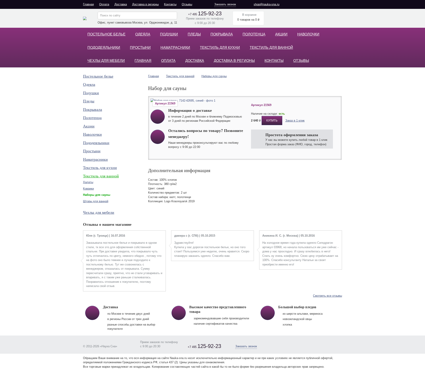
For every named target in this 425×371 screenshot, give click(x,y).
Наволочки (308, 34)
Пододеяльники (103, 47)
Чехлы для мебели (106, 61)
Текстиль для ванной (271, 47)
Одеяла (142, 34)
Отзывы (187, 4)
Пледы (194, 34)
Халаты (88, 182)
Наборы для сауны (214, 76)
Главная (88, 4)
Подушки (169, 34)
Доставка (120, 4)
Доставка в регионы (145, 4)
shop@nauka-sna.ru (266, 4)
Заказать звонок (225, 4)
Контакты (170, 4)
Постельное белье (106, 34)
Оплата (104, 4)
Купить (272, 120)
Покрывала (222, 34)
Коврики (88, 188)
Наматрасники (175, 47)
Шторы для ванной (95, 201)
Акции (281, 34)
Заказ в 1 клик (295, 120)
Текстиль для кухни (220, 47)
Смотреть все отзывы (327, 295)
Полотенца (254, 34)
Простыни (140, 47)
